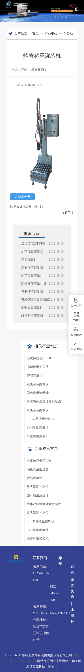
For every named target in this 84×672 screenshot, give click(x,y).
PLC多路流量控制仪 (40, 419)
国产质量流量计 (38, 393)
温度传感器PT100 (39, 358)
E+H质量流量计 (37, 427)
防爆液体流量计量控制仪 (44, 401)
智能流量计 (34, 375)
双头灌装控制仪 (38, 384)
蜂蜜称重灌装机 (38, 436)
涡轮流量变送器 (38, 367)
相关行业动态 (46, 346)
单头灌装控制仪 (38, 410)
